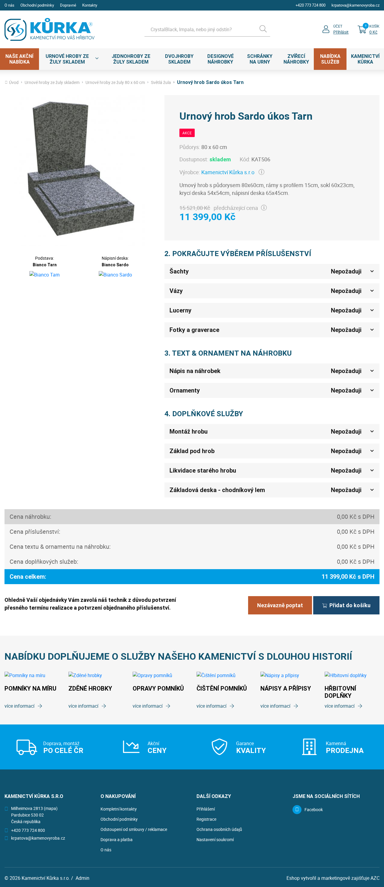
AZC (375, 878)
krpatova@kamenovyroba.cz (356, 5)
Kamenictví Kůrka (365, 59)
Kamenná (345, 747)
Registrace (206, 819)
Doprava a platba (116, 839)
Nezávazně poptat (280, 605)
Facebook (313, 809)
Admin (82, 878)
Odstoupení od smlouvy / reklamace (133, 829)
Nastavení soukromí (215, 839)
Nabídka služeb (330, 59)
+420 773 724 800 (311, 5)
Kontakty (89, 5)
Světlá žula (161, 82)
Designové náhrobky (220, 59)
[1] (263, 29)
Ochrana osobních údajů (219, 829)
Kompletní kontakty (118, 809)
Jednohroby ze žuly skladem (131, 59)
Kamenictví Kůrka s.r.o (227, 172)
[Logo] (49, 29)
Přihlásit (341, 32)
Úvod (14, 82)
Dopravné (68, 5)
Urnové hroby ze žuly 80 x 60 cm (115, 82)
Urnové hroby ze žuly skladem (67, 59)
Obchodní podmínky (37, 5)
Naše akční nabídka (19, 59)
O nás (9, 5)
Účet (337, 26)
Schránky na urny (259, 59)
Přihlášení (205, 809)
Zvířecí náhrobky (296, 59)
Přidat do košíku (349, 605)
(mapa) (51, 808)
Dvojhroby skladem (179, 59)
